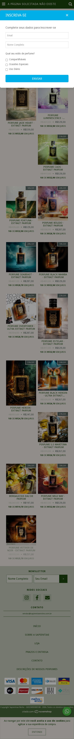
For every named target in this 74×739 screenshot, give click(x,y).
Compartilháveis (17, 59)
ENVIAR (37, 78)
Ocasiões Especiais (18, 64)
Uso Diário (14, 69)
